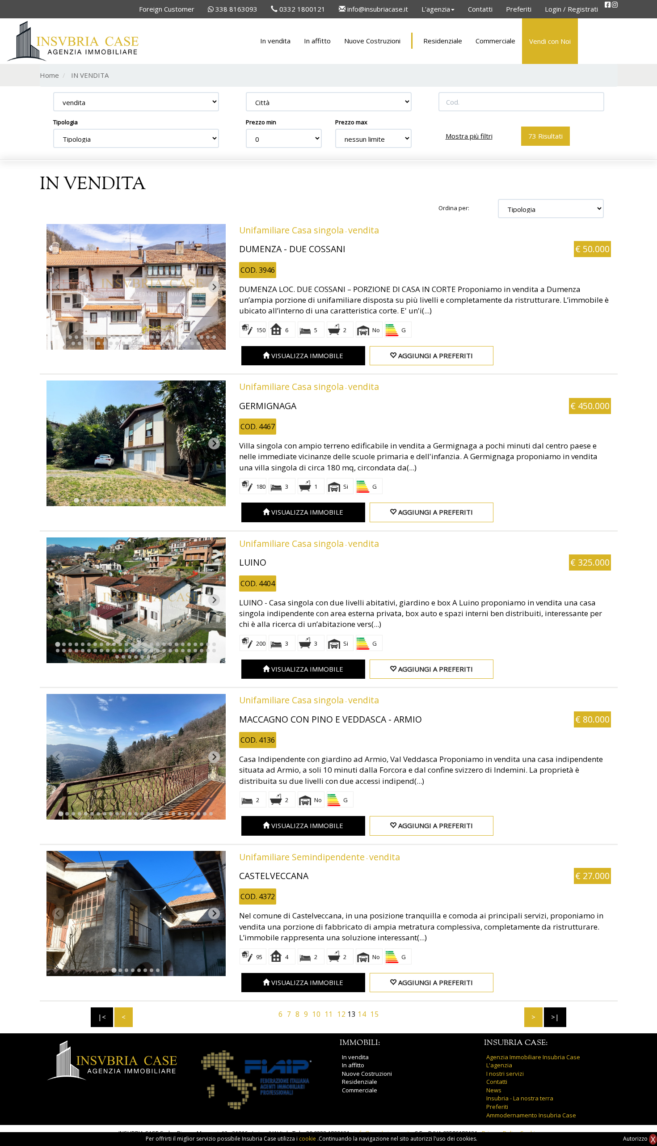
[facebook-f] (608, 4)
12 (341, 1014)
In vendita (275, 40)
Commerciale (495, 40)
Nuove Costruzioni (372, 40)
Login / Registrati (571, 8)
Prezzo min (261, 122)
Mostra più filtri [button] (469, 135)
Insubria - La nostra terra (519, 1098)
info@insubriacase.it (376, 8)
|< (102, 1016)
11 (329, 1014)
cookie (308, 1138)
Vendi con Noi (550, 41)
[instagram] (615, 4)
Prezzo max (351, 122)
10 (316, 1014)
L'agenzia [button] (435, 8)
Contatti (480, 8)
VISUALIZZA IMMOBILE (306, 355)
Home (49, 75)
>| (555, 1016)
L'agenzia (499, 1065)
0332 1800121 (301, 8)
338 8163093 (235, 8)
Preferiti (518, 8)
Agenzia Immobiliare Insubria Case (533, 1057)
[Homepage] (72, 41)
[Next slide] (214, 286)
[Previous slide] (58, 286)
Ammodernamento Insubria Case (531, 1115)
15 (375, 1014)
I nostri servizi (505, 1074)
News (493, 1090)
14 (362, 1014)
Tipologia (65, 122)
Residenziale (442, 40)
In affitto (317, 40)
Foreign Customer (166, 8)
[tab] (57, 337)
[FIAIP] (256, 1079)
